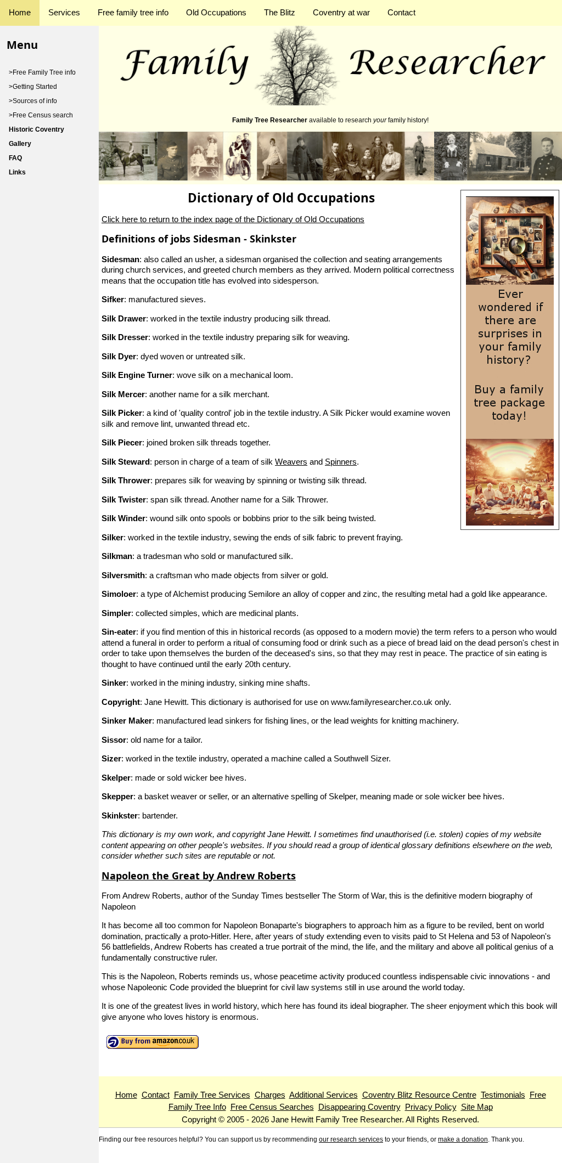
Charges (270, 1094)
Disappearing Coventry (359, 1106)
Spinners (341, 461)
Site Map (477, 1106)
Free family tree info (133, 12)
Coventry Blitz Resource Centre (419, 1094)
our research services (351, 1139)
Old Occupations (216, 12)
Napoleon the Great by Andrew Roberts (199, 875)
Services (64, 12)
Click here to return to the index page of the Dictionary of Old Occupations (233, 219)
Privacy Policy (431, 1106)
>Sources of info (33, 101)
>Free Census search (41, 115)
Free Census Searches (272, 1106)
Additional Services (323, 1094)
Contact (401, 12)
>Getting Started (33, 87)
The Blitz (279, 12)
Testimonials (503, 1094)
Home (20, 12)
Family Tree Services (212, 1094)
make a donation (463, 1139)
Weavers (291, 461)
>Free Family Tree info (42, 72)
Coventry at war (341, 12)
